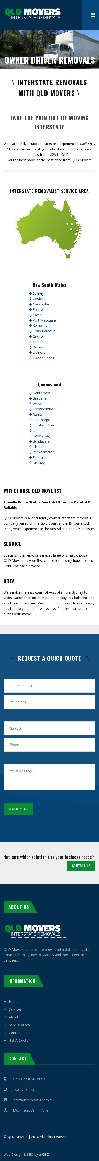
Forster (38, 309)
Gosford (38, 298)
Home (14, 1001)
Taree (37, 315)
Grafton (38, 336)
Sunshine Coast (44, 425)
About (13, 1017)
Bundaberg (41, 441)
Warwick (39, 403)
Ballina (37, 347)
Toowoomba (42, 409)
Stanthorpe (41, 420)
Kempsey (39, 325)
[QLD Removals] (35, 7)
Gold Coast (41, 393)
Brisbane (39, 398)
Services (15, 1009)
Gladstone (40, 446)
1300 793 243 (23, 1089)
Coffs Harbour (43, 331)
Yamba (37, 342)
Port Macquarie (44, 320)
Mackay (38, 463)
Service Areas (19, 1025)
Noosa (37, 430)
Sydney (38, 293)
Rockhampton (43, 452)
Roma (37, 414)
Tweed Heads (43, 358)
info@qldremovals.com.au (33, 1100)
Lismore (38, 352)
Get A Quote (18, 1040)
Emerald (38, 457)
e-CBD (44, 1154)
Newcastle (40, 304)
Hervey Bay (41, 436)
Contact (15, 1032)
